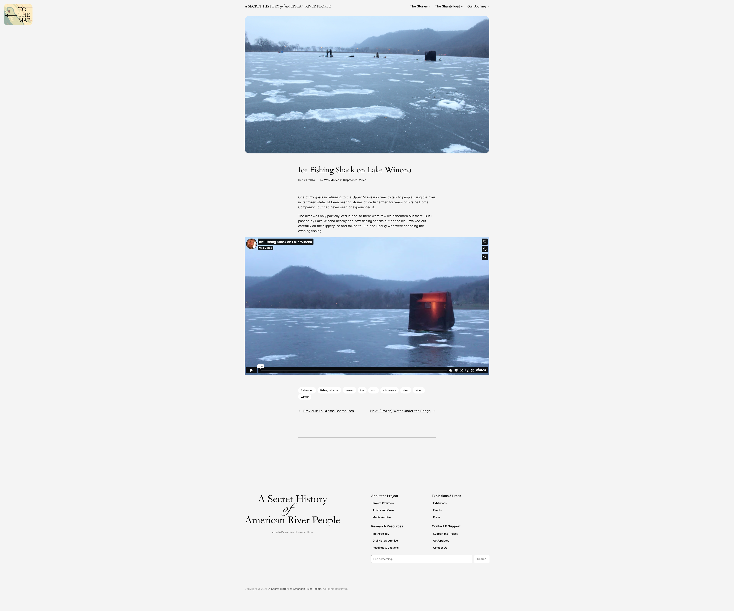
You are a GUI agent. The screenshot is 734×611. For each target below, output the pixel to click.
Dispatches (350, 180)
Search (481, 558)
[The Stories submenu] (429, 6)
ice (362, 390)
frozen (349, 390)
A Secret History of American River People (294, 588)
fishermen (307, 390)
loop (373, 390)
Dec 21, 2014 (306, 180)
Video (362, 180)
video (418, 390)
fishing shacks (329, 390)
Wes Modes (331, 180)
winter (305, 396)
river (405, 390)
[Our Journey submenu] (488, 6)
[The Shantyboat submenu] (462, 6)
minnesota (389, 390)
